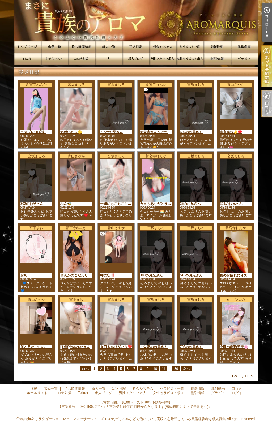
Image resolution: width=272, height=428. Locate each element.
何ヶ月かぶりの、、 (36, 347)
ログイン (238, 393)
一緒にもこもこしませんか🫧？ (124, 204)
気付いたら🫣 (71, 132)
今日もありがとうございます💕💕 (166, 204)
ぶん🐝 (65, 204)
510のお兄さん (191, 275)
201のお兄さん (231, 204)
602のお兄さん (191, 132)
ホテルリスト (54, 59)
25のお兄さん (190, 204)
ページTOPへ (244, 376)
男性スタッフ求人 (162, 59)
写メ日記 (135, 47)
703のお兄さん (191, 347)
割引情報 (217, 59)
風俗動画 (244, 47)
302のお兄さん (31, 204)
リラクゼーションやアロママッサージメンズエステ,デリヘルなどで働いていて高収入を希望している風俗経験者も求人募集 (130, 419)
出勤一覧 (54, 47)
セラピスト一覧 (189, 47)
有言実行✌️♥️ (231, 132)
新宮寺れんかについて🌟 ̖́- (160, 132)
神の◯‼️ (107, 275)
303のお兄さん (151, 275)
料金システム (162, 47)
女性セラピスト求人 (189, 59)
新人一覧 (108, 47)
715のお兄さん (111, 132)
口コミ (27, 59)
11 (163, 369)
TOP (27, 47)
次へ (186, 369)
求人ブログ (135, 59)
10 (155, 369)
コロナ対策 (81, 59)
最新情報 (217, 47)
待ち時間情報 (81, 47)
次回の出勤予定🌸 (234, 347)
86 (176, 369)
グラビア (244, 59)
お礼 (23, 275)
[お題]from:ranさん (75, 347)
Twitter (108, 59)
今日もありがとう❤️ (116, 347)
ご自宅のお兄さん (154, 347)
